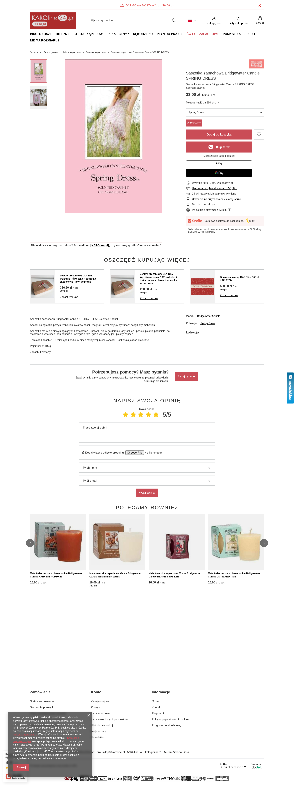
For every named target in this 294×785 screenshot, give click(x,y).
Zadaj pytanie (186, 376)
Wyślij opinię (147, 492)
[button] (30, 543)
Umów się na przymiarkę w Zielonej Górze (216, 199)
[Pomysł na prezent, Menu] (257, 33)
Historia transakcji (102, 725)
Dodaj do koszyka (219, 134)
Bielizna (63, 34)
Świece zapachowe (203, 34)
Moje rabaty (98, 731)
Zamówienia (40, 692)
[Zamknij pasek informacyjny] (260, 5)
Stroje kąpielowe (89, 34)
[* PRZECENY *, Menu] (131, 33)
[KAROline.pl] (99, 245)
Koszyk (95, 707)
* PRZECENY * (119, 34)
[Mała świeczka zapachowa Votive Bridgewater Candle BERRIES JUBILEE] (177, 542)
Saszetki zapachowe (96, 52)
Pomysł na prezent (239, 34)
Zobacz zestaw (69, 296)
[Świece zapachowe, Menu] (221, 33)
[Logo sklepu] (53, 20)
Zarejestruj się (100, 701)
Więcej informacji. (206, 232)
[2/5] (133, 415)
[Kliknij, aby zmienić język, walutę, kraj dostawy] (192, 20)
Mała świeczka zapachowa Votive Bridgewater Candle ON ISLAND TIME (234, 575)
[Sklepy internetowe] (241, 766)
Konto (96, 692)
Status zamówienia (42, 701)
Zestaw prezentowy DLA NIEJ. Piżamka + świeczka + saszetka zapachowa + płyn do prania (78, 278)
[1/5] (125, 415)
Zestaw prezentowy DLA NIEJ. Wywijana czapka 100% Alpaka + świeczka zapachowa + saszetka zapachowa (158, 279)
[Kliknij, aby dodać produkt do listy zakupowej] (259, 134)
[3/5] (141, 415)
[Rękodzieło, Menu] (155, 33)
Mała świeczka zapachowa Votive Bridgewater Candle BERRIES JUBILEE (175, 575)
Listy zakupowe (100, 713)
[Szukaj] (173, 20)
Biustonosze (41, 34)
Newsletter (97, 737)
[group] (113, 136)
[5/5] (156, 415)
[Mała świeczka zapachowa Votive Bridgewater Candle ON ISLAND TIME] (236, 542)
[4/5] (148, 415)
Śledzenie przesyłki (42, 707)
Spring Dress (207, 323)
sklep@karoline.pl (113, 752)
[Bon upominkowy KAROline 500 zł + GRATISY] (202, 286)
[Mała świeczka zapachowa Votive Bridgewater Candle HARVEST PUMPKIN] (58, 542)
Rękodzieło (143, 34)
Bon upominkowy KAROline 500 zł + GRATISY (239, 279)
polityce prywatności (25, 734)
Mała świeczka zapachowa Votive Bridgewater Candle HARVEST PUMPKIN (56, 575)
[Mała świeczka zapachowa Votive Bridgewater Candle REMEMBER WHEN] (117, 542)
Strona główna (51, 52)
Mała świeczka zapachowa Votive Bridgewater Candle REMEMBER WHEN (115, 575)
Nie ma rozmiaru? (44, 40)
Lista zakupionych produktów (109, 719)
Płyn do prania (170, 34)
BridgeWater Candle (208, 315)
